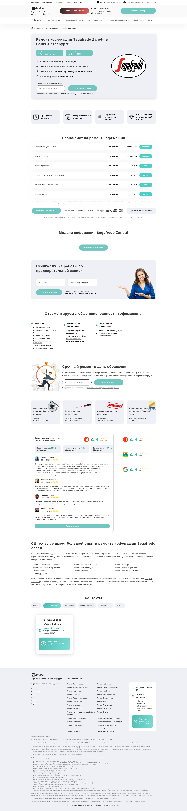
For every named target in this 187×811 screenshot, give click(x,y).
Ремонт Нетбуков (103, 691)
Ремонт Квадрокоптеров (76, 718)
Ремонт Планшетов (104, 705)
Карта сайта (36, 704)
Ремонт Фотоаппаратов (106, 694)
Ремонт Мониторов (74, 705)
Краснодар (69, 605)
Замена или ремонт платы (46, 185)
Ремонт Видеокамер (75, 708)
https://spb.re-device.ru (45, 801)
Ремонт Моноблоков (74, 721)
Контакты (78, 2)
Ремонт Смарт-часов (105, 698)
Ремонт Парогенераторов (77, 698)
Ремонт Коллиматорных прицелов (110, 721)
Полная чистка (41, 194)
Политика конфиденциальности (79, 805)
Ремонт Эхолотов (103, 712)
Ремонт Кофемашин (105, 684)
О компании (47, 2)
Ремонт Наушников (74, 725)
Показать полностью (46, 210)
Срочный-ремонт (73, 11)
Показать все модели (93, 247)
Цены (68, 2)
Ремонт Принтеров (74, 694)
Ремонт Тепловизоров (105, 731)
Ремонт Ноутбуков (74, 691)
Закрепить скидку (82, 88)
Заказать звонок (49, 292)
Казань (120, 605)
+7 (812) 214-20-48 (100, 8)
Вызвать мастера (138, 11)
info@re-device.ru (52, 624)
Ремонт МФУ (102, 701)
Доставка (35, 2)
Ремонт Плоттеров (104, 708)
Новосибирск (106, 605)
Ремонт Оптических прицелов (108, 718)
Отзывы (59, 2)
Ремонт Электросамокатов (107, 687)
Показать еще (72, 526)
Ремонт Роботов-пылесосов (77, 687)
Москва (36, 605)
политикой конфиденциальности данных (77, 94)
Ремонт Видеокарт (74, 731)
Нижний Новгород (87, 605)
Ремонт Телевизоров (75, 684)
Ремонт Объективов (74, 701)
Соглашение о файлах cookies (108, 805)
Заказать (146, 147)
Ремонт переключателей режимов (49, 175)
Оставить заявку (109, 382)
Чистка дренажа (42, 166)
